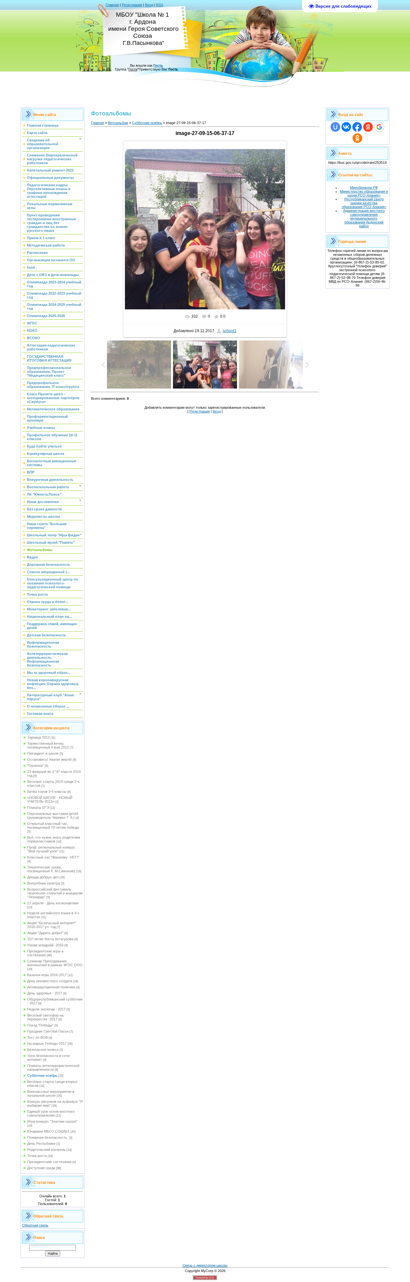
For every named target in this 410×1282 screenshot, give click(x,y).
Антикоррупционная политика (51, 987)
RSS (159, 5)
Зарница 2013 (38, 737)
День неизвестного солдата (49, 981)
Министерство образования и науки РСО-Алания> (364, 193)
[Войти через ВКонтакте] (346, 127)
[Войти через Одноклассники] (357, 138)
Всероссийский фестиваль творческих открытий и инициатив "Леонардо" (55, 893)
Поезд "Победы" (40, 1025)
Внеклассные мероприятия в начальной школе (50, 1093)
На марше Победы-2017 (47, 1043)
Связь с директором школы (205, 1265)
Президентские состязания (49, 1162)
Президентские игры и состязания (45, 953)
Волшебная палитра (43, 883)
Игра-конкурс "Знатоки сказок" (52, 1121)
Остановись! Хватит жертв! (49, 759)
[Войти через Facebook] (357, 127)
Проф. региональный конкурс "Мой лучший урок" (51, 849)
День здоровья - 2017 (44, 993)
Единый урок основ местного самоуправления (51, 1113)
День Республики (41, 1143)
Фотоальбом (118, 123)
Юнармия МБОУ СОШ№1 (48, 1131)
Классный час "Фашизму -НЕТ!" (53, 857)
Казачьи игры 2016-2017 (47, 975)
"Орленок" (35, 765)
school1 (229, 331)
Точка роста (37, 1156)
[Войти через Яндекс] (368, 127)
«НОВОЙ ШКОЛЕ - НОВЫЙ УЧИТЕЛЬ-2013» (49, 799)
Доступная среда (41, 1168)
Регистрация (132, 5)
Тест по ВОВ (37, 1037)
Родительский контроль (46, 1150)
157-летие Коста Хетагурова (50, 939)
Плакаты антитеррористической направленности (53, 1067)
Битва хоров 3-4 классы (46, 791)
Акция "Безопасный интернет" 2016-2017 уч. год (51, 925)
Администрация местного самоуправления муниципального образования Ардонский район (364, 218)
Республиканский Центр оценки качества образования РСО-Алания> (364, 203)
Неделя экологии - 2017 (46, 1009)
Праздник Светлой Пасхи (48, 1031)
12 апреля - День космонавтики (52, 903)
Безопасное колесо (43, 1050)
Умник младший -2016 (45, 945)
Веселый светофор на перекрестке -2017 (45, 1017)
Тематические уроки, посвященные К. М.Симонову (51, 869)
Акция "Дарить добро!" (45, 933)
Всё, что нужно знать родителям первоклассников (53, 839)
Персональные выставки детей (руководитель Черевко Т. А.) (52, 815)
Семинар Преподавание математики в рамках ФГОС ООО (55, 963)
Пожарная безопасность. (47, 1137)
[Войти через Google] (379, 127)
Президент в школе (43, 753)
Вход (149, 5)
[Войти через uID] (335, 127)
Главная (112, 5)
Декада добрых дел (43, 877)
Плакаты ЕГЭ (38, 807)
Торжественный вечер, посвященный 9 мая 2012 (48, 745)
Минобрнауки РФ (364, 187)
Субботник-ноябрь (42, 1075)
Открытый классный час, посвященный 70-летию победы (53, 825)
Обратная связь (35, 1225)
